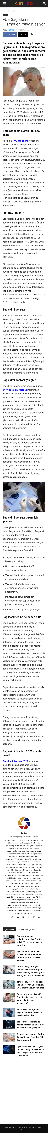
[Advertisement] (24, 1092)
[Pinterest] (24, 917)
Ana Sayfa (6, 11)
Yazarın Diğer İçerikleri (26, 929)
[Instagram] (13, 917)
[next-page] (8, 1061)
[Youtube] (40, 917)
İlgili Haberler (9, 929)
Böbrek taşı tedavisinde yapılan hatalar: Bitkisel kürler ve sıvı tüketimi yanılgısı (31, 1024)
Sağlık (14, 11)
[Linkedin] (19, 917)
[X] (35, 917)
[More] (31, 34)
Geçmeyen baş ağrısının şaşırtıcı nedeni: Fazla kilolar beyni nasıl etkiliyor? (30, 1012)
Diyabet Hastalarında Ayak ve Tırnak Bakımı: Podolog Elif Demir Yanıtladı (31, 1037)
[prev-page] (4, 1061)
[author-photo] (24, 829)
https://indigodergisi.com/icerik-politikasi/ (24, 837)
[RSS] (29, 917)
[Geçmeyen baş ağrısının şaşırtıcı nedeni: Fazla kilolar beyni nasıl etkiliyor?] (9, 1012)
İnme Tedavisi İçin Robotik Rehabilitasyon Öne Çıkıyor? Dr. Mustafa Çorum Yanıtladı (30, 985)
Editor (11, 30)
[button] (4, 3)
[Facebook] (8, 917)
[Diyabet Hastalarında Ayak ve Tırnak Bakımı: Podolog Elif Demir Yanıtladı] (9, 1037)
